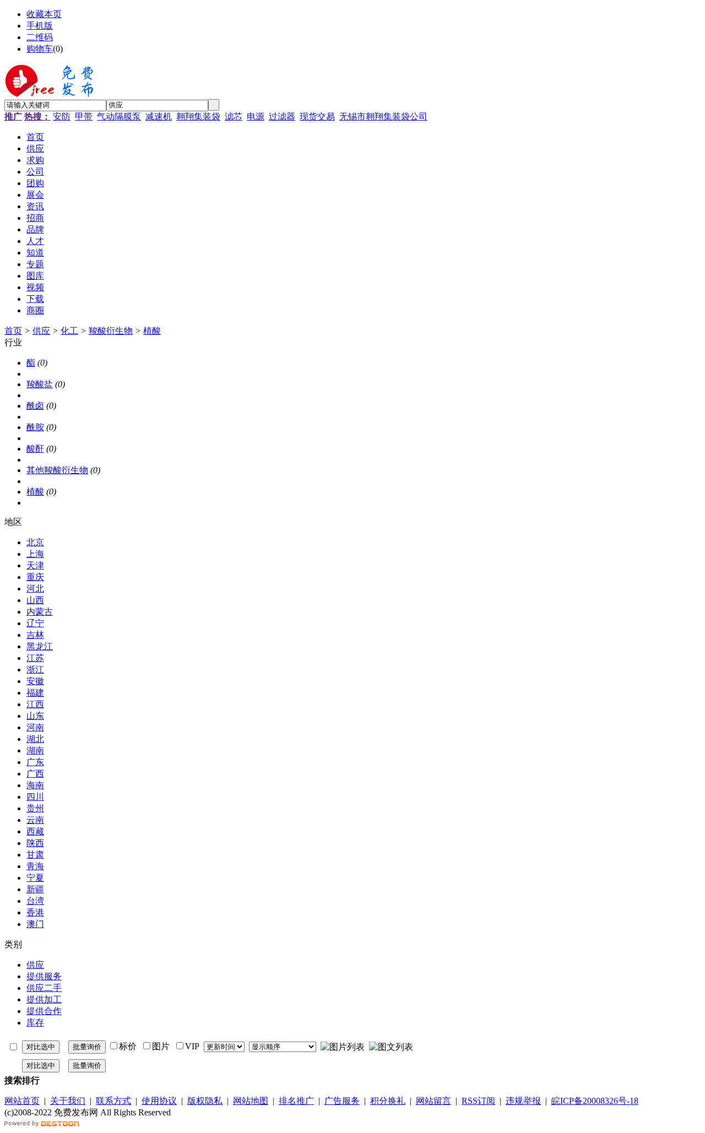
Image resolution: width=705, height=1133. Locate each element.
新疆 (35, 889)
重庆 (35, 577)
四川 (35, 796)
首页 (13, 330)
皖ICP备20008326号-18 (594, 1100)
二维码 (39, 37)
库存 (35, 1022)
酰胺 (35, 427)
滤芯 (233, 116)
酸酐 (35, 448)
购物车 (39, 48)
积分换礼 (387, 1100)
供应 (41, 330)
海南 (35, 785)
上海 (35, 554)
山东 (35, 715)
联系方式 (113, 1100)
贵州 (35, 808)
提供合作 (44, 1011)
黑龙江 (39, 646)
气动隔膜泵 (119, 116)
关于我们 (67, 1100)
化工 (69, 330)
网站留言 (433, 1100)
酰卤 (35, 405)
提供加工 (44, 999)
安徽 (35, 681)
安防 (61, 116)
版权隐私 (205, 1100)
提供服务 (44, 976)
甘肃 (35, 854)
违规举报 (523, 1100)
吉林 (35, 634)
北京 (35, 542)
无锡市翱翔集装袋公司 (383, 116)
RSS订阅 (478, 1100)
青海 (35, 866)
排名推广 (296, 1100)
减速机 (158, 116)
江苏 (35, 658)
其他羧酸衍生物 (57, 470)
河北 (35, 588)
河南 (35, 727)
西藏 (35, 831)
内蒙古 (39, 611)
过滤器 (282, 116)
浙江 (35, 669)
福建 (35, 692)
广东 (35, 762)
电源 (255, 116)
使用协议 (159, 1100)
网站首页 (22, 1100)
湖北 (35, 739)
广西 (35, 773)
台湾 (35, 901)
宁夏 (35, 877)
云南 (35, 820)
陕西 (35, 843)
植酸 (152, 330)
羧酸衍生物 (111, 330)
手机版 (39, 25)
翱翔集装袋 (198, 116)
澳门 (35, 924)
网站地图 (250, 1100)
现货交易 (317, 116)
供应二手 (44, 988)
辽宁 (35, 623)
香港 (35, 912)
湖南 (35, 750)
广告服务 (342, 1100)
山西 (35, 600)
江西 (35, 704)
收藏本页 (44, 14)
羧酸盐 (39, 384)
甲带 (84, 116)
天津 (35, 565)
